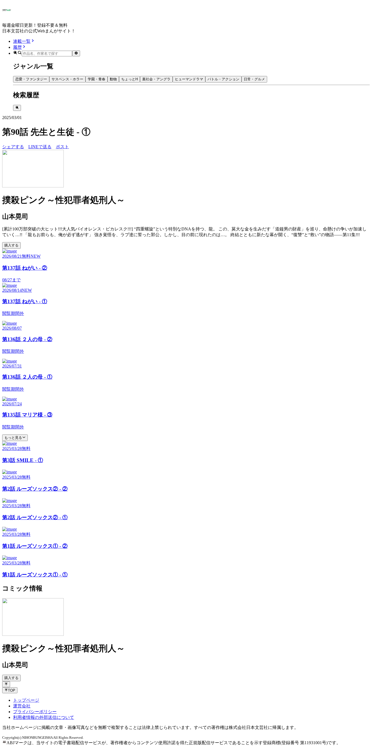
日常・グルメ (254, 79)
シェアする (13, 146)
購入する (11, 245)
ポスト (62, 146)
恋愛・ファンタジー (31, 79)
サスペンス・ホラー (67, 79)
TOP (11, 690)
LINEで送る (39, 146)
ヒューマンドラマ (189, 79)
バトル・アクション (223, 79)
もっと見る (13, 438)
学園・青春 (96, 79)
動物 (113, 79)
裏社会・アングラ (156, 79)
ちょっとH (129, 79)
